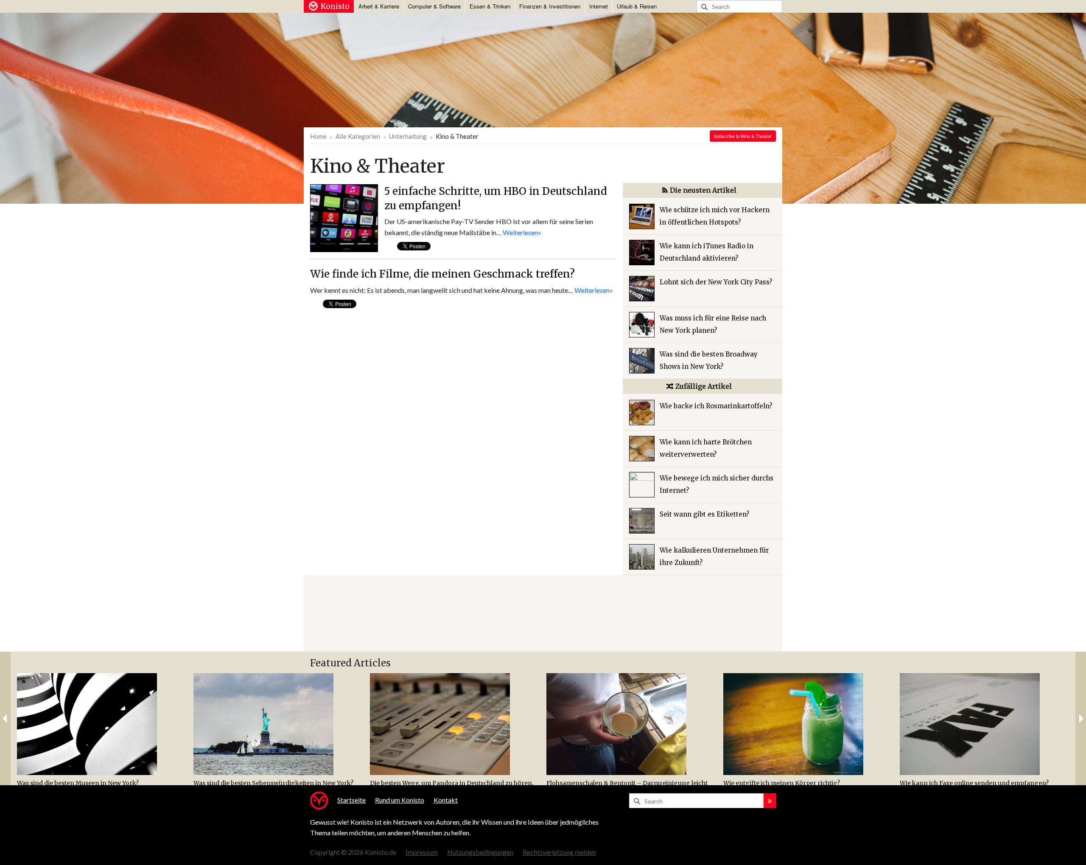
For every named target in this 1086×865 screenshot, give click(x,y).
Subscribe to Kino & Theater (743, 135)
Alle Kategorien (358, 136)
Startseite (351, 800)
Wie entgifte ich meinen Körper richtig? (781, 783)
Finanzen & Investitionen (549, 6)
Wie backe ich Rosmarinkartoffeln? (716, 406)
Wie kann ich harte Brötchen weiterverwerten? (706, 448)
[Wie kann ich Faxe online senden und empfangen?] (985, 724)
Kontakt (446, 800)
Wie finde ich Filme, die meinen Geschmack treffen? (442, 274)
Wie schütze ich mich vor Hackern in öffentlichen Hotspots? (715, 216)
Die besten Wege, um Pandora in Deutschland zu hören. (451, 783)
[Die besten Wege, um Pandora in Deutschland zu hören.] (455, 724)
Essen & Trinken (490, 6)
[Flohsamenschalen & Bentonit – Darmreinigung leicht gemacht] (631, 724)
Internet (598, 6)
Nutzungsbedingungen (480, 852)
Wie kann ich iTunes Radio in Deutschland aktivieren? (706, 252)
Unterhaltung (408, 136)
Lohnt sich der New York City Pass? (716, 282)
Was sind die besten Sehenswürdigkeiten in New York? (273, 783)
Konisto (335, 6)
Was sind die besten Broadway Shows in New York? (709, 360)
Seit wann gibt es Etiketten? (704, 514)
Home (318, 136)
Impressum (422, 852)
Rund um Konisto (399, 800)
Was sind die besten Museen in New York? (78, 783)
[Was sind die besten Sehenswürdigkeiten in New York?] (278, 724)
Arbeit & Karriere (378, 6)
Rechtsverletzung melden (559, 852)
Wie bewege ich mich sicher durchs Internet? (716, 484)
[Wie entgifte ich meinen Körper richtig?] (808, 724)
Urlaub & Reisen (637, 6)
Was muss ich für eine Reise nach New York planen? (713, 324)
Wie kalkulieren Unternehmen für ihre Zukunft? (714, 556)
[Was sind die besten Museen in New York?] (102, 724)
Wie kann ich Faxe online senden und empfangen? (974, 783)
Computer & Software (434, 6)
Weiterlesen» (522, 232)
